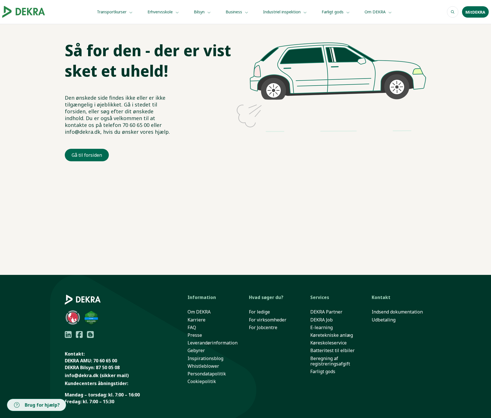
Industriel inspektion (282, 11)
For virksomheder (267, 320)
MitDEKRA (475, 12)
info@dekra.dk (82, 375)
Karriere (196, 320)
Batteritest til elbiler (332, 350)
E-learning (321, 327)
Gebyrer (196, 350)
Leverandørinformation (213, 343)
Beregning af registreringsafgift (330, 361)
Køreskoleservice (328, 343)
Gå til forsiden (87, 155)
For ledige (259, 312)
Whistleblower (203, 366)
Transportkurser (112, 11)
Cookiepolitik (202, 381)
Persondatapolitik (207, 374)
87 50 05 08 (108, 367)
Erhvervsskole (160, 11)
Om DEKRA (376, 11)
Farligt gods (333, 11)
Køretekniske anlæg (331, 335)
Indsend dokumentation (397, 312)
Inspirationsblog (205, 358)
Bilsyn (200, 11)
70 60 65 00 (105, 361)
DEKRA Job (321, 320)
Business (234, 11)
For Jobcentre (263, 327)
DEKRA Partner (326, 312)
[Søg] (452, 12)
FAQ (192, 327)
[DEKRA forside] (32, 12)
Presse (195, 335)
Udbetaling (384, 320)
